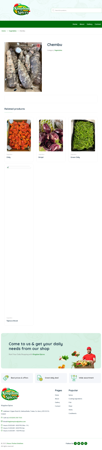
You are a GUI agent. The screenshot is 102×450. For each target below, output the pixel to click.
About (57, 399)
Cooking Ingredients (75, 399)
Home (3, 31)
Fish (70, 402)
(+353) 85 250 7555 (15, 417)
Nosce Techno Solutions (15, 443)
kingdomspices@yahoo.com (16, 421)
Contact (57, 406)
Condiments (72, 413)
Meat (70, 406)
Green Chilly (75, 157)
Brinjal (41, 157)
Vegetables (13, 31)
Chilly (8, 157)
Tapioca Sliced (12, 321)
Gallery (57, 402)
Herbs (71, 410)
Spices (71, 395)
